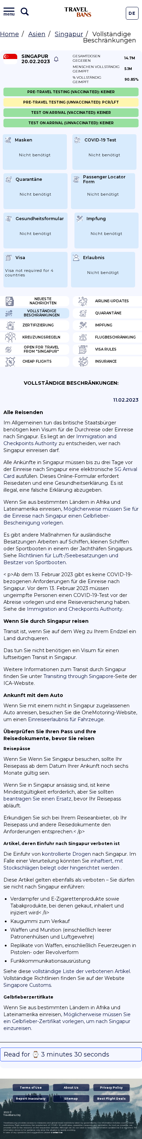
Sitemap (71, 1098)
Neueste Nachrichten (43, 301)
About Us (71, 1087)
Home (9, 34)
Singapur (69, 34)
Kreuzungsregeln (41, 337)
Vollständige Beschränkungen (42, 313)
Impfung (103, 325)
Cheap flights (37, 361)
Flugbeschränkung (115, 337)
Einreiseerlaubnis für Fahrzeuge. (66, 719)
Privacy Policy (111, 1087)
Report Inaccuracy (30, 1098)
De (132, 13)
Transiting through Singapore (78, 676)
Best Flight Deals (111, 1098)
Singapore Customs (27, 985)
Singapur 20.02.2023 (35, 59)
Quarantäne (108, 313)
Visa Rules (105, 349)
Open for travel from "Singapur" (41, 349)
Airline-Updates (112, 301)
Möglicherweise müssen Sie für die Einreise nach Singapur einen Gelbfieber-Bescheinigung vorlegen (71, 516)
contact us (56, 1132)
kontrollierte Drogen (66, 854)
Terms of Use (31, 1087)
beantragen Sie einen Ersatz (37, 799)
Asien (36, 34)
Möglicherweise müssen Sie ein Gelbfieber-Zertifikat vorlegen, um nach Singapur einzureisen (67, 1021)
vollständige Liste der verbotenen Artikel (81, 971)
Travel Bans (77, 12)
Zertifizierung (38, 325)
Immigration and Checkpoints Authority (74, 609)
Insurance (105, 361)
